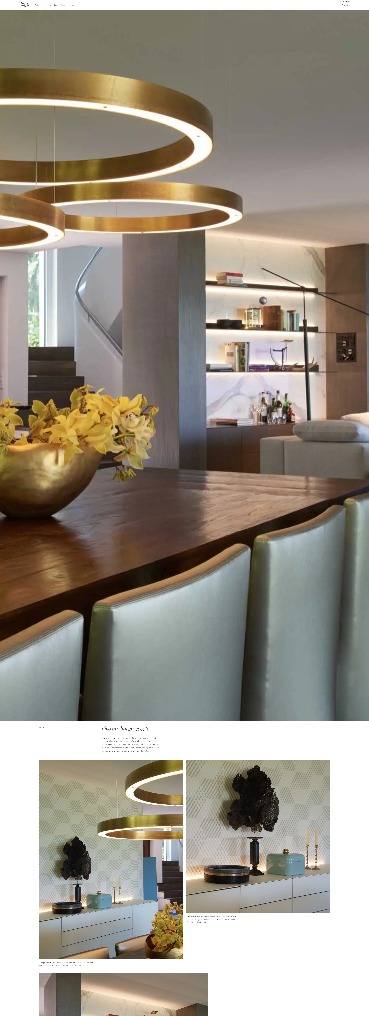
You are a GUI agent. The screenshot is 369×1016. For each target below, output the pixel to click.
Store (56, 5)
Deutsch (341, 1)
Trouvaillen (346, 5)
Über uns (47, 5)
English (348, 1)
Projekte (38, 5)
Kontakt (71, 5)
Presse (63, 5)
